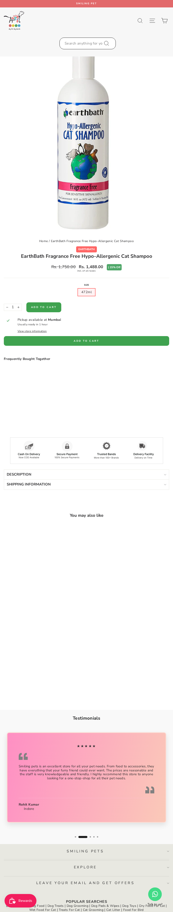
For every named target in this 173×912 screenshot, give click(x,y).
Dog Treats (56, 906)
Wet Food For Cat (42, 910)
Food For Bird (133, 910)
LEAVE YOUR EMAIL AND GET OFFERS (85, 883)
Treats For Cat (69, 910)
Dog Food (37, 906)
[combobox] (87, 43)
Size (86, 285)
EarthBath (86, 249)
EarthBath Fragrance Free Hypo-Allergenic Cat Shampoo (92, 241)
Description (19, 474)
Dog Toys (129, 906)
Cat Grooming (93, 910)
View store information (32, 331)
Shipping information (29, 484)
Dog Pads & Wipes (105, 906)
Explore (85, 867)
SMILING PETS (85, 851)
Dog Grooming (77, 906)
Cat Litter (113, 910)
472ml (86, 292)
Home (43, 241)
